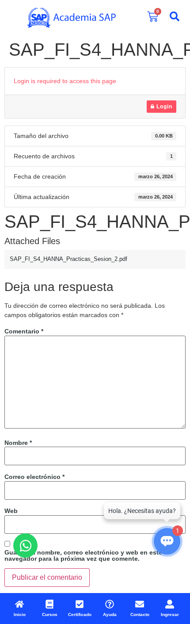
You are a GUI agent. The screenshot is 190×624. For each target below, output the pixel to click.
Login (163, 106)
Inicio (20, 614)
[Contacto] (139, 604)
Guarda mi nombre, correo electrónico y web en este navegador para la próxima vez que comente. (83, 555)
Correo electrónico (34, 477)
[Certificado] (79, 604)
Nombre (18, 443)
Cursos (49, 614)
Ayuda (110, 614)
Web (11, 511)
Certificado (79, 614)
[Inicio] (19, 604)
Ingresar (170, 614)
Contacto (139, 614)
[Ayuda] (109, 604)
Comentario (23, 331)
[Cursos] (49, 604)
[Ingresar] (169, 604)
